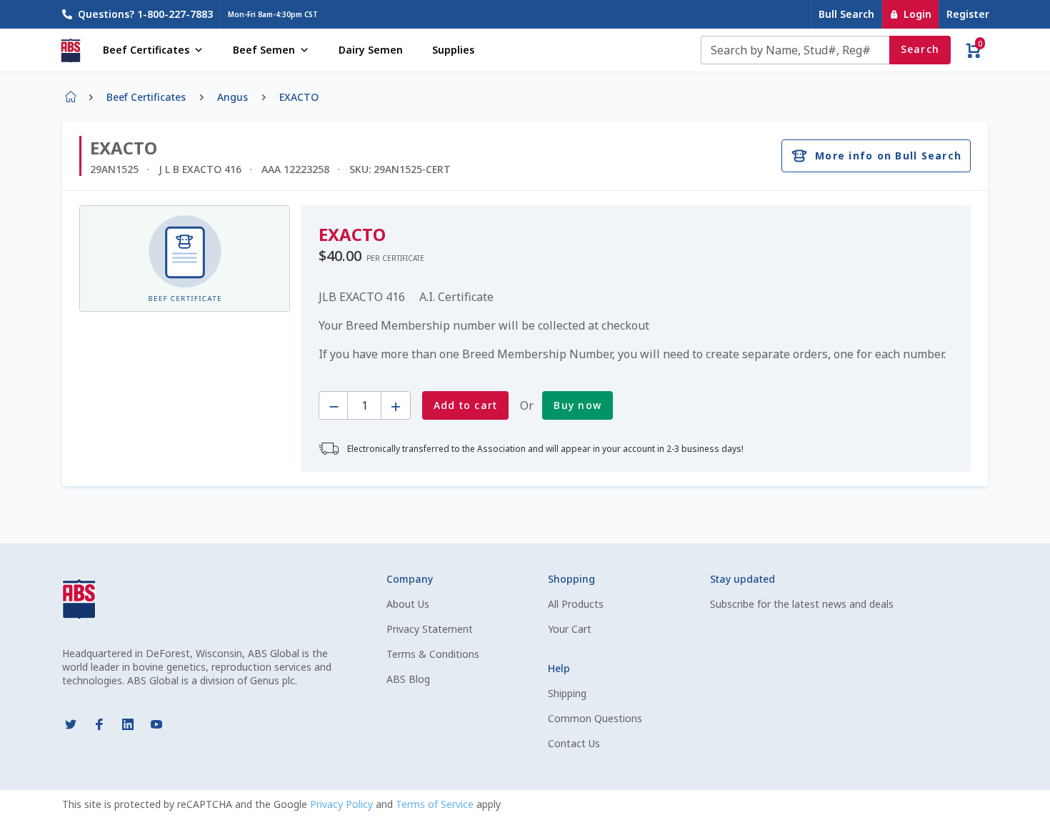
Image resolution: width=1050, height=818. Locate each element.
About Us (407, 604)
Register (967, 14)
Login (917, 14)
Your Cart (569, 629)
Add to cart (466, 405)
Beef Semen (264, 49)
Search (920, 49)
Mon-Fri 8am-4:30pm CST (273, 14)
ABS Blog (408, 679)
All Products (576, 604)
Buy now (577, 405)
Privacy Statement (429, 629)
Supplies (453, 49)
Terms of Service (436, 804)
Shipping (567, 693)
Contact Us (574, 743)
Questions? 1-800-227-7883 (145, 14)
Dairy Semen (371, 49)
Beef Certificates (146, 49)
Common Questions (595, 718)
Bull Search (846, 14)
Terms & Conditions (432, 654)
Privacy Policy (343, 804)
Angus (232, 97)
